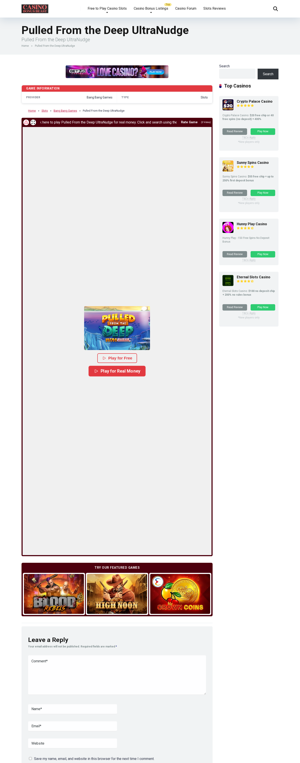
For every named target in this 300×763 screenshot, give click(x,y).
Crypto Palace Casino (255, 101)
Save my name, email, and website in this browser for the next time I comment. (94, 759)
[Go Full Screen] (33, 122)
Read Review (235, 131)
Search (224, 66)
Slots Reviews (214, 8)
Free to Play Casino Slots (107, 8)
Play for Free (120, 358)
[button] (117, 328)
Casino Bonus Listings (151, 8)
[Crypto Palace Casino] (227, 109)
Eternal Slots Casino (253, 277)
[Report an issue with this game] (26, 122)
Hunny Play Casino (252, 224)
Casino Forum (185, 8)
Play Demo (54, 594)
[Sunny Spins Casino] (227, 170)
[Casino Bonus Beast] (35, 7)
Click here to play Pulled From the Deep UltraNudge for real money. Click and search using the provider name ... (103, 122)
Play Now (262, 131)
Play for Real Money (120, 371)
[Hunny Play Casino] (227, 232)
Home (25, 45)
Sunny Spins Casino (253, 163)
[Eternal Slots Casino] (227, 285)
